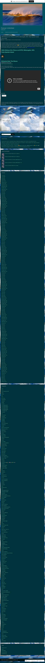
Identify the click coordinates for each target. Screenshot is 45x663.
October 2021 (4, 253)
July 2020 (3, 274)
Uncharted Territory (5, 632)
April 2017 (3, 328)
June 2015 (3, 359)
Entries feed (3, 650)
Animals (3, 403)
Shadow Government (5, 594)
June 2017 (3, 325)
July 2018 (3, 307)
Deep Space (4, 451)
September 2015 (4, 355)
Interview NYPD (4, 103)
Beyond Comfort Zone (5, 427)
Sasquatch (3, 587)
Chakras (3, 438)
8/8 (2, 396)
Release (3, 585)
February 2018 (4, 314)
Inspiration (3, 518)
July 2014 (3, 374)
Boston (3, 433)
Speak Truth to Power (5, 600)
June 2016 (3, 342)
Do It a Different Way (5, 456)
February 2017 (4, 331)
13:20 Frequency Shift (5, 391)
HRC (37, 102)
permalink (4, 104)
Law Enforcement (4, 532)
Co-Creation (3, 441)
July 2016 (3, 341)
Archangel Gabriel (5, 405)
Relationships (4, 583)
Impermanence (4, 515)
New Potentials (4, 554)
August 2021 (4, 256)
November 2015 (4, 352)
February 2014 (4, 381)
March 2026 (4, 180)
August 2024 (4, 207)
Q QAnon (3, 576)
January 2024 (4, 217)
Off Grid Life (3, 558)
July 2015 (3, 357)
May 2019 (3, 293)
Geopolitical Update (5, 491)
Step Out (3, 607)
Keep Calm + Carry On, (5, 529)
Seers (2, 593)
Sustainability (4, 608)
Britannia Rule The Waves (9, 61)
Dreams (3, 459)
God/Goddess (4, 497)
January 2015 (4, 366)
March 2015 (3, 363)
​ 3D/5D (3, 426)
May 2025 (3, 194)
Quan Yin (3, 579)
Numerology (4, 555)
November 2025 (4, 186)
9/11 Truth (3, 398)
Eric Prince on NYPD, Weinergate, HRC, (22, 50)
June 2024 (3, 210)
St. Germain (3, 604)
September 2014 (4, 371)
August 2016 (4, 339)
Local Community (4, 537)
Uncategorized (4, 631)
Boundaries (3, 434)
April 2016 (3, 345)
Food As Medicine (4, 480)
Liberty (3, 533)
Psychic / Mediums (5, 572)
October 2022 (4, 236)
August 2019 (4, 289)
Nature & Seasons (4, 551)
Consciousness (4, 444)
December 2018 (4, 300)
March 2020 (4, 279)
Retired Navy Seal (25, 103)
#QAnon (7, 50)
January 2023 (4, 232)
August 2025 (4, 190)
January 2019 (4, 299)
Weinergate (37, 103)
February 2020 (4, 281)
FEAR (3, 473)
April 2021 (3, 261)
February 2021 (4, 264)
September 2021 (4, 254)
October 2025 (4, 187)
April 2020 (3, 278)
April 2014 (3, 378)
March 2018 (4, 313)
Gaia (2, 486)
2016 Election (26, 102)
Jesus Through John (5, 525)
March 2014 (4, 380)
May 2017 (3, 327)
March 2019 (4, 296)
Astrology (3, 420)
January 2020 (4, 282)
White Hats (3, 638)
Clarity (3, 440)
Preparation (3, 571)
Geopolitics (3, 493)
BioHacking (3, 430)
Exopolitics (3, 472)
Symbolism (3, 610)
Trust (2, 628)
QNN (3, 50)
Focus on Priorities (5, 479)
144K (2, 392)
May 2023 (3, 226)
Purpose (3, 575)
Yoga (2, 639)
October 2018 (4, 303)
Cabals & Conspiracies (5, 437)
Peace (3, 564)
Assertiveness (4, 417)
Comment (39, 128)
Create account (4, 647)
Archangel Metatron (5, 406)
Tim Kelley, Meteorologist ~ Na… (17, 159)
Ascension (3, 416)
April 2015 (3, 362)
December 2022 (4, 233)
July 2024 (3, 208)
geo (2, 488)
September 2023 (4, 222)
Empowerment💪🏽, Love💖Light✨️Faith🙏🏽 (8, 462)
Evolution (3, 470)
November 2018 (4, 302)
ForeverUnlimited (18, 39)
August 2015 (4, 356)
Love (2, 540)
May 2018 (3, 310)
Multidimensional (4, 548)
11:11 (2, 388)
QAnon (19, 103)
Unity (2, 633)
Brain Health (4, 435)
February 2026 (4, 182)
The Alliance (4, 615)
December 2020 (4, 267)
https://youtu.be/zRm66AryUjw (7, 63)
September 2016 (4, 338)
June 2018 (3, 309)
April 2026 (3, 179)
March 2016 (4, 346)
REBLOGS (3, 582)
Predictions (3, 569)
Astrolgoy (3, 419)
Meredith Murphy (4, 544)
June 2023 (3, 225)
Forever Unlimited (7, 28)
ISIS (2, 522)
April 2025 (3, 196)
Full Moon (3, 484)
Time (2, 621)
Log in (3, 649)
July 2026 (3, 175)
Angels (3, 402)
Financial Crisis (4, 476)
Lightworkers (4, 536)
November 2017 (4, 318)
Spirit (2, 601)
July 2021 (3, 257)
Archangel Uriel (4, 410)
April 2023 (3, 228)
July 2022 (3, 240)
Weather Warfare (4, 636)
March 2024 (4, 214)
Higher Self (3, 509)
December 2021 (4, 250)
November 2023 (4, 219)
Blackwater (30, 102)
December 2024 (4, 201)
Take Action (3, 611)
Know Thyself (4, 530)
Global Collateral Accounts (6, 495)
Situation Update (4, 596)
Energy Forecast (4, 465)
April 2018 (3, 311)
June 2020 (3, 275)
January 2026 (4, 183)
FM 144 (3, 477)
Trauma (3, 625)
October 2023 (4, 221)
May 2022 (3, 243)
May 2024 (3, 211)
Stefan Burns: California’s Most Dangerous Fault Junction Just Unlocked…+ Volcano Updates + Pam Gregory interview (20, 142)
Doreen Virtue (4, 458)
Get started (31, 1)
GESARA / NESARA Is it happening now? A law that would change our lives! (35, 108)
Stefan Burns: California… (16, 153)
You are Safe (4, 640)
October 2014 (4, 370)
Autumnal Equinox (5, 423)
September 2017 (4, 321)
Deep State (11, 102)
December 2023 (4, 218)
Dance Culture (4, 448)
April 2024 (3, 212)
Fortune (3, 483)
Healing (3, 502)
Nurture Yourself (4, 557)
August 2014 (4, 373)
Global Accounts (4, 494)
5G (2, 395)
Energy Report (4, 466)
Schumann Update (5, 590)
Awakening (3, 424)
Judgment (3, 526)
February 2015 (4, 364)
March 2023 (4, 229)
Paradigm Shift (4, 561)
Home (2, 32)
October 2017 (4, 320)
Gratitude (3, 501)
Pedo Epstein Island (7, 52)
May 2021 (3, 260)
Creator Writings (4, 445)
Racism (3, 580)
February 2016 (4, 348)
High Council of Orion (5, 508)
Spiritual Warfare (4, 603)
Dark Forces (4, 449)
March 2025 (4, 197)
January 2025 (4, 200)
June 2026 (3, 176)
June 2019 (3, 292)
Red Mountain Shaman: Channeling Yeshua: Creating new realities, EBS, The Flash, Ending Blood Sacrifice (19, 141)
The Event (3, 617)
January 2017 (4, 332)
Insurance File (40, 102)
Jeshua (3, 523)
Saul (2, 589)
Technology (3, 614)
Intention (3, 519)
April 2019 (3, 295)
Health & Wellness (5, 504)
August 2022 (4, 239)
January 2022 (4, 249)
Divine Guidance (4, 455)
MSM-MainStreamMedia (6, 547)
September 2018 (4, 304)
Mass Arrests (9, 103)
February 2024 (4, 215)
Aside (3, 39)
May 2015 (3, 360)
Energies (3, 463)
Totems (3, 622)
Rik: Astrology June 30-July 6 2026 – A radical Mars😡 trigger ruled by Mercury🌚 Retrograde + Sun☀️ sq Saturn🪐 (20, 145)
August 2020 (4, 272)
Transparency (15, 102)
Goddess (3, 498)
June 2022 (3, 242)
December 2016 (4, 334)
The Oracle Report (5, 618)
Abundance (3, 399)
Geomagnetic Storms (5, 490)
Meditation (3, 543)
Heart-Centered (4, 505)
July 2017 (3, 324)
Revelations (3, 586)
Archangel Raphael (5, 409)
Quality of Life (4, 578)
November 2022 (4, 235)
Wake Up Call (4, 635)
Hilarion (3, 511)
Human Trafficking (5, 512)
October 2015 (4, 353)
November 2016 (4, 335)
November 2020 (4, 268)
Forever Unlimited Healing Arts (11, 32)
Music (3, 550)
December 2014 (4, 367)
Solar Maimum (4, 597)
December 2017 (4, 317)
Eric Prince (34, 102)
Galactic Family (4, 487)
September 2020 (4, 271)
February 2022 (4, 247)
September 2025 (4, 189)
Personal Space (4, 565)
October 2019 (4, 286)
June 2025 (3, 193)
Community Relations (5, 442)
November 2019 (4, 285)
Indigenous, (3, 516)
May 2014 (3, 377)
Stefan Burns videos (15, 165)
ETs (2, 469)
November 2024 (4, 203)
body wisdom (4, 431)
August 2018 (4, 306)
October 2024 (4, 204)
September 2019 (4, 288)
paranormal (4, 562)
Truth (19, 102)
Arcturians (3, 412)
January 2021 (4, 265)
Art (2, 413)
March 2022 (4, 246)
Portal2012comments (5, 568)
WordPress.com (4, 653)
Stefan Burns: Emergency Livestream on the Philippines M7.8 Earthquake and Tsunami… (16, 146)
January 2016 (4, 349)
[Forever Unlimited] (22, 14)
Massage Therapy (4, 541)
